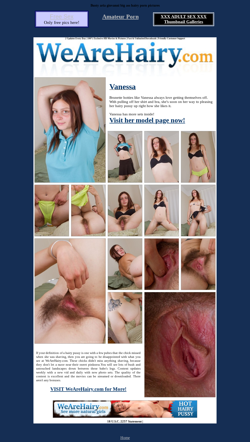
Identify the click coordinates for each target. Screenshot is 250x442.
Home (125, 438)
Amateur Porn (120, 16)
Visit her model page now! (147, 120)
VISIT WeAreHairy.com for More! (88, 389)
